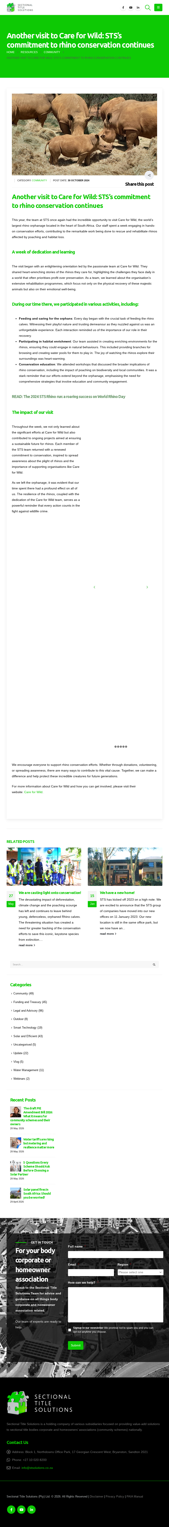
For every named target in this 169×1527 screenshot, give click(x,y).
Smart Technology (25, 1027)
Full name (77, 1246)
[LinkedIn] (138, 7)
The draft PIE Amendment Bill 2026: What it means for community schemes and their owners (31, 1116)
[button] (148, 8)
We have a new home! (117, 892)
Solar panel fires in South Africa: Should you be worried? (37, 1193)
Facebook (11, 1509)
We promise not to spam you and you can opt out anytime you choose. (113, 1329)
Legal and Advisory (25, 1010)
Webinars (19, 1078)
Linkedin (31, 1509)
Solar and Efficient (25, 1036)
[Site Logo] (20, 8)
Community (39, 180)
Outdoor (18, 1019)
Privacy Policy (115, 1496)
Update (17, 1053)
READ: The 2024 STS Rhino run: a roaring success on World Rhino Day (68, 396)
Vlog (16, 1061)
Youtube (21, 1509)
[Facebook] (123, 7)
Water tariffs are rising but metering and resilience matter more (38, 1143)
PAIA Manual (135, 1496)
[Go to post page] (44, 867)
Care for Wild (33, 792)
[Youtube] (131, 7)
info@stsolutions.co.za (37, 1468)
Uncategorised (22, 1044)
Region (124, 1264)
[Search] (154, 964)
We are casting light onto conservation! (50, 892)
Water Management (25, 1070)
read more (26, 945)
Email (73, 1264)
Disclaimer (96, 1496)
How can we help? (83, 1282)
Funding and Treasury (27, 1002)
